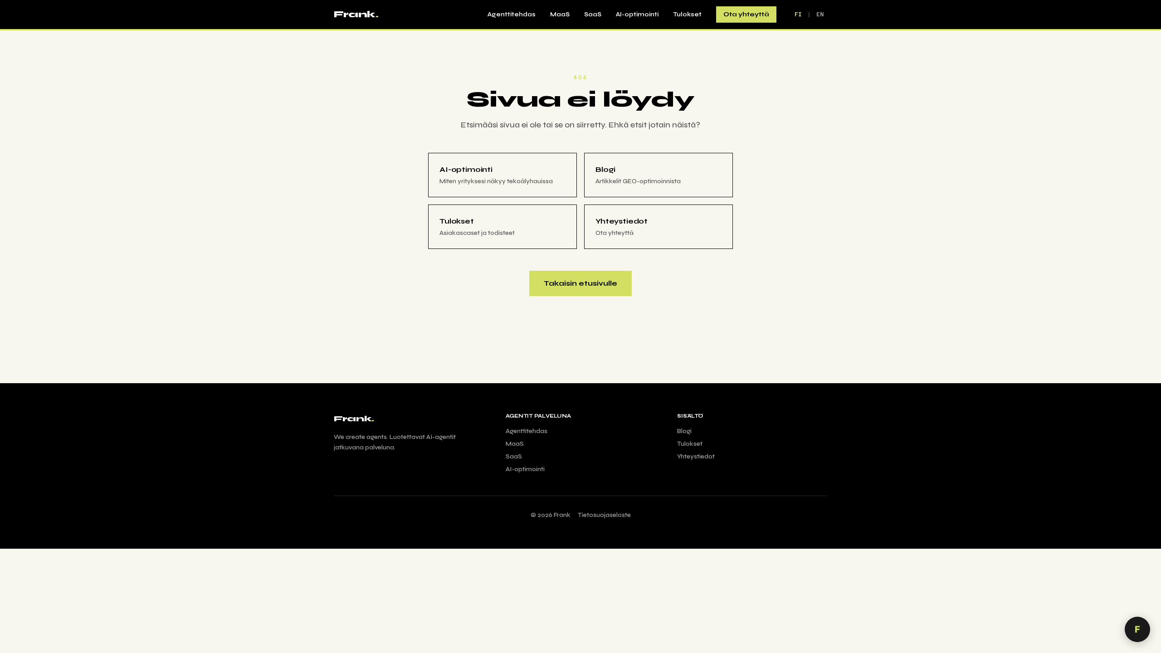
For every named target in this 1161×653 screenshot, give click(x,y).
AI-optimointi (637, 14)
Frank (356, 14)
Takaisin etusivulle (580, 283)
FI (798, 14)
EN (820, 14)
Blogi (684, 431)
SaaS (592, 14)
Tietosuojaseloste (604, 515)
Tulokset (687, 14)
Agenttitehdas (512, 14)
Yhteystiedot (696, 456)
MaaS (560, 14)
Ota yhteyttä (746, 14)
